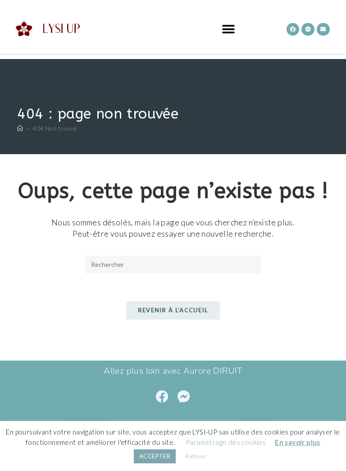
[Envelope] (323, 29)
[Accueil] (20, 128)
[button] (228, 29)
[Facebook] (293, 29)
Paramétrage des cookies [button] (226, 442)
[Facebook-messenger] (307, 29)
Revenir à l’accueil (173, 310)
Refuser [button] (196, 456)
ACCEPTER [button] (154, 456)
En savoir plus (297, 442)
